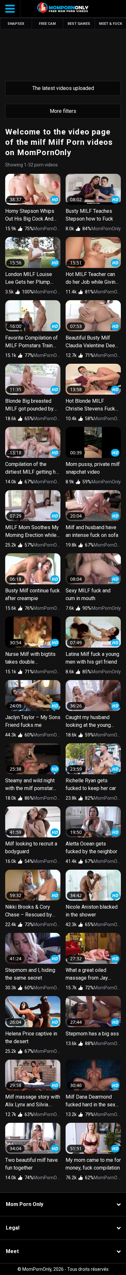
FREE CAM (47, 24)
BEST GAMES (79, 24)
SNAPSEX (15, 24)
